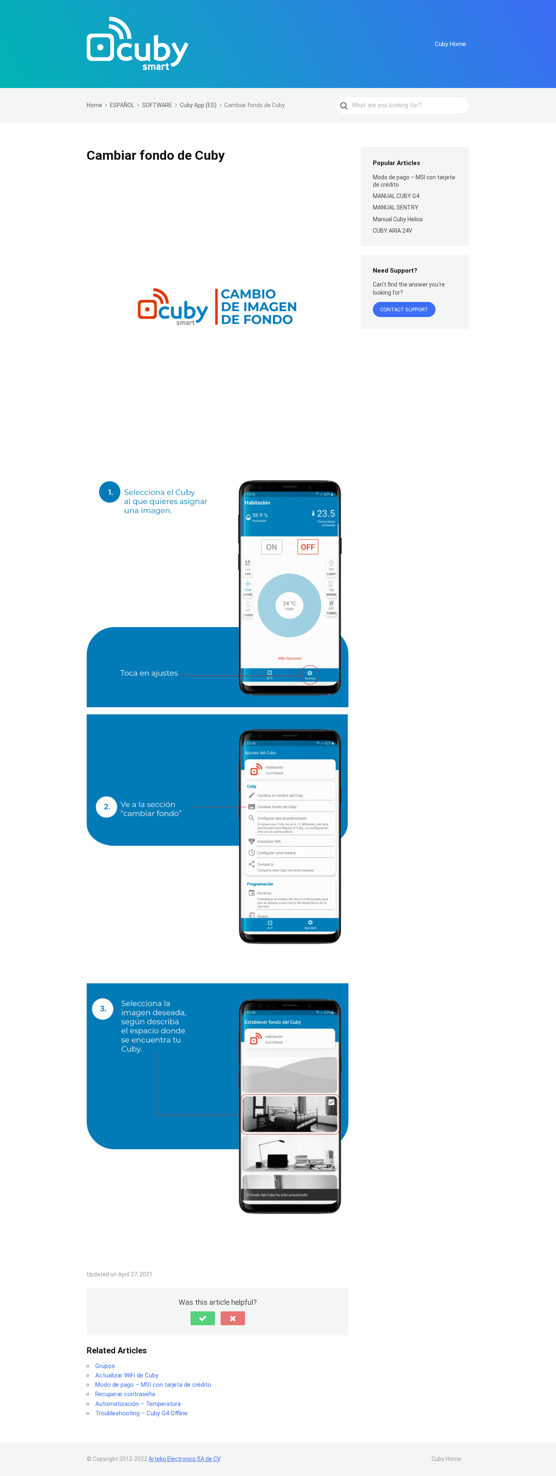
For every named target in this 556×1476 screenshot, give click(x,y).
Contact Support (404, 309)
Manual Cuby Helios (398, 219)
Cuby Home (450, 44)
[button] (202, 1318)
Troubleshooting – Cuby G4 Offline (141, 1413)
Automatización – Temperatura (138, 1404)
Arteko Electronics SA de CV (184, 1459)
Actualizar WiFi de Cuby (126, 1375)
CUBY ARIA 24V (392, 230)
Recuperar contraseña (125, 1394)
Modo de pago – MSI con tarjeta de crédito (153, 1384)
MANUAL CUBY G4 (396, 196)
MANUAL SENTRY (395, 207)
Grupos (105, 1366)
